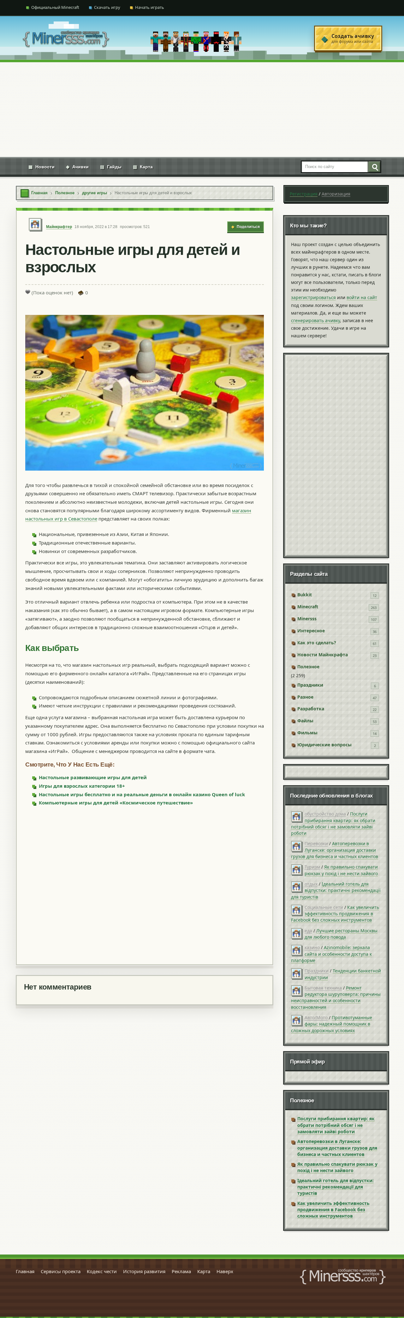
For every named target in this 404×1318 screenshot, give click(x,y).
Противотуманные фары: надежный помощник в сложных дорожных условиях (331, 1023)
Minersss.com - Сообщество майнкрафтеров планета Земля (343, 1277)
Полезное (308, 667)
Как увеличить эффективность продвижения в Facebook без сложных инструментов (335, 913)
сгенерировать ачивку (315, 320)
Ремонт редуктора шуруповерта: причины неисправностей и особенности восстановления (336, 997)
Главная (25, 1271)
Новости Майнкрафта (322, 655)
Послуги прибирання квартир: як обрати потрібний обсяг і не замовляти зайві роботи (333, 823)
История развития (144, 1271)
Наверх (225, 1271)
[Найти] (374, 166)
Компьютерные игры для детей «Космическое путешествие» (116, 802)
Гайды (111, 166)
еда (308, 931)
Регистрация (304, 194)
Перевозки (316, 843)
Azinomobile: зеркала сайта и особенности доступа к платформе (331, 953)
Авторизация (336, 194)
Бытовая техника (323, 988)
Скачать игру (107, 7)
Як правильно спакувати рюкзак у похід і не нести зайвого (341, 870)
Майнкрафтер (59, 227)
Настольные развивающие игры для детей (93, 777)
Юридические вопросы (324, 745)
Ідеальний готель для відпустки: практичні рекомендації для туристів (336, 890)
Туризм (312, 867)
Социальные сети (324, 907)
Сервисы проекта (60, 1271)
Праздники (310, 685)
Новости (41, 166)
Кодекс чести (102, 1271)
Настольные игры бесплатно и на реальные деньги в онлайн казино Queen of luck (142, 794)
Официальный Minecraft (55, 7)
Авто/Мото (316, 1017)
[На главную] (66, 38)
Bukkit (304, 595)
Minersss (307, 619)
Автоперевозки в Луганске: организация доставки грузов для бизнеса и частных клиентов (334, 849)
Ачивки (77, 166)
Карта (143, 166)
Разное (305, 697)
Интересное (311, 631)
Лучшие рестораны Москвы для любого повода (341, 934)
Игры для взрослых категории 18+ (82, 786)
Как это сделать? (316, 643)
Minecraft (307, 607)
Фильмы (307, 733)
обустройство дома (325, 814)
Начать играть (149, 7)
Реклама (181, 1271)
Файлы (305, 721)
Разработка (310, 709)
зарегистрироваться (313, 297)
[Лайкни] (27, 291)
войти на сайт (362, 297)
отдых (311, 884)
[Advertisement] (202, 109)
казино (312, 947)
